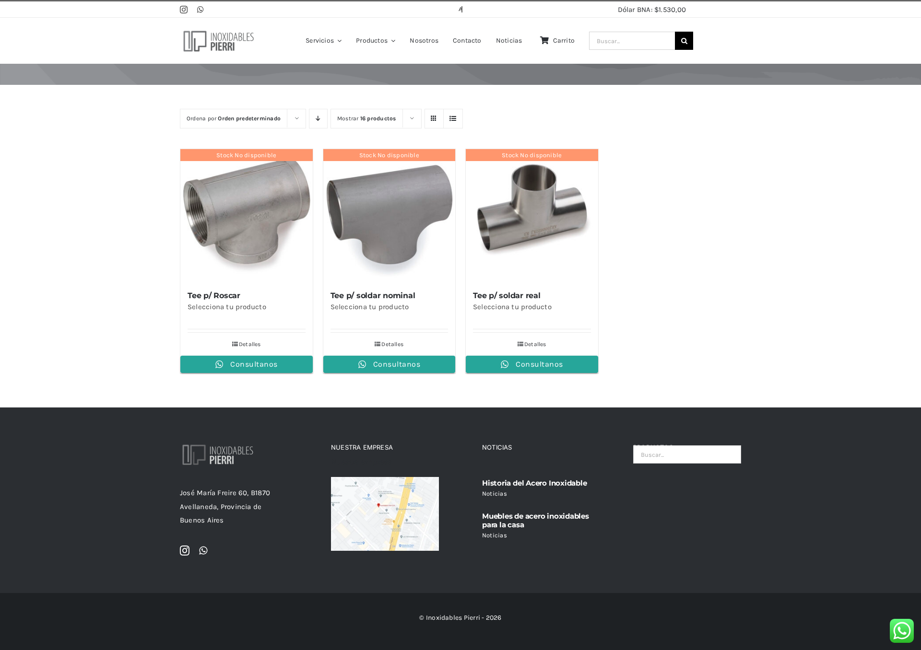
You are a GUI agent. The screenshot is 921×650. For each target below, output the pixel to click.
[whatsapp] (200, 9)
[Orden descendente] (318, 118)
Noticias (494, 493)
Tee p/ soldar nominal (373, 295)
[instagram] (184, 9)
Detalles (250, 344)
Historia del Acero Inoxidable (534, 483)
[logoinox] (218, 31)
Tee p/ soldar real (507, 295)
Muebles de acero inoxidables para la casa (535, 520)
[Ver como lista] (453, 118)
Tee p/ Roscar (214, 295)
